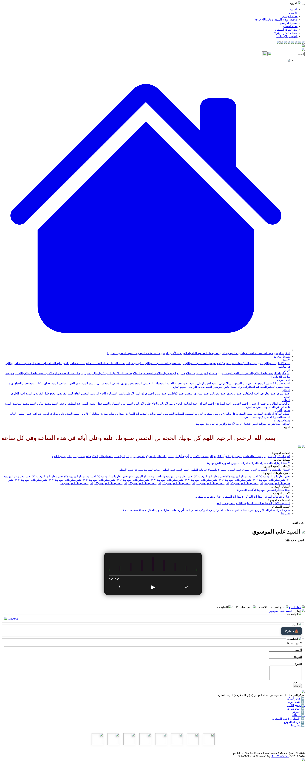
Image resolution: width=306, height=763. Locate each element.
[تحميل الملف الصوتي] (119, 586)
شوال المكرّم (154, 510)
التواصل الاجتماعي (287, 36)
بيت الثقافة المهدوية (286, 29)
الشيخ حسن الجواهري (23, 383)
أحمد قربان (147, 393)
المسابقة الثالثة (245, 503)
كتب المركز (283, 456)
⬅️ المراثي (298, 711)
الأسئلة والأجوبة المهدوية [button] (276, 466)
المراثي (286, 390)
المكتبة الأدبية (90, 456)
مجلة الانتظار (290, 26)
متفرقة (139, 469)
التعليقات (222, 607)
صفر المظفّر (267, 510)
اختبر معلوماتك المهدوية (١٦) (65, 479)
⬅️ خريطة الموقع (294, 722)
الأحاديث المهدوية (263, 413)
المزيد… (174, 386)
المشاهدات (245, 607)
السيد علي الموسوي (280, 610)
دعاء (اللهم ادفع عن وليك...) (140, 363)
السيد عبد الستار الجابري (252, 386)
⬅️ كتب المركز (296, 698)
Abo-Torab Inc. (280, 756)
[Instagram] (292, 42)
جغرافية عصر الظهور (29, 413)
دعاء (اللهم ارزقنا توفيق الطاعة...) (177, 363)
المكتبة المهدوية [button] (281, 452)
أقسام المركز (282, 413)
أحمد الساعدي (222, 403)
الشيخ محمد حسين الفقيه (181, 383)
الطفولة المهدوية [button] (280, 486)
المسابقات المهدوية (146, 353)
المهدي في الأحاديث (201, 456)
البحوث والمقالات (253, 456)
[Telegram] (299, 42)
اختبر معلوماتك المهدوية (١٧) (31, 479)
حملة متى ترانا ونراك (285, 32)
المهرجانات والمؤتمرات (148, 413)
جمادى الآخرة (223, 510)
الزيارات (285, 370)
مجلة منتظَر (283, 489)
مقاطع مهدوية (282, 420)
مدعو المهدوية (152, 469)
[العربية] (299, 446)
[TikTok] (281, 42)
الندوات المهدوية (193, 413)
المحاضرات (283, 380)
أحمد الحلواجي (267, 393)
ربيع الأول (253, 510)
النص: (298, 663)
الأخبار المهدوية (167, 353)
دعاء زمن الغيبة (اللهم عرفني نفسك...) (219, 363)
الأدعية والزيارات (225, 423)
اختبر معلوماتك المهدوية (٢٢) (144, 483)
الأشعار (246, 423)
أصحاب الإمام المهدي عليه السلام (247, 469)
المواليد (286, 400)
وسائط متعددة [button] (282, 459)
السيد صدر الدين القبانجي (73, 383)
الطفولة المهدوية (187, 353)
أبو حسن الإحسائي (259, 403)
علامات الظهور (198, 469)
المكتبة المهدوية (280, 353)
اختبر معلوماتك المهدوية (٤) (177, 476)
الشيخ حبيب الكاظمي (277, 383)
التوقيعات (119, 456)
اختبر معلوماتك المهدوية (211, 353)
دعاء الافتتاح (283, 363)
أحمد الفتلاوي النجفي (197, 393)
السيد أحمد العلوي (21, 393)
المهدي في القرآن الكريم (227, 456)
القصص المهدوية (266, 489)
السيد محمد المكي (47, 403)
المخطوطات (106, 456)
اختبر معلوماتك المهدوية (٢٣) (110, 483)
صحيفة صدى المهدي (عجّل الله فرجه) (276, 19)
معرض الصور (282, 410)
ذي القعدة (140, 510)
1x (186, 586)
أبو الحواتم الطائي (280, 403)
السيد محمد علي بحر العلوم (195, 386)
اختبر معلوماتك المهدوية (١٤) (133, 479)
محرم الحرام (283, 510)
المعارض (129, 413)
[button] (145, 349)
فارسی (293, 12)
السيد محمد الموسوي (23, 403)
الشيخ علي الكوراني (230, 383)
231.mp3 (13, 618)
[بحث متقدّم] (269, 53)
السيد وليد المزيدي (263, 406)
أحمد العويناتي (217, 393)
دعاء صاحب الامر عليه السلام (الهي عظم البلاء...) (54, 363)
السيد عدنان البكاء (47, 383)
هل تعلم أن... (227, 413)
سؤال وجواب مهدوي (111, 413)
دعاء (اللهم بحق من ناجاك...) (259, 363)
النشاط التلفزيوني (173, 413)
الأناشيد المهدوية (246, 489)
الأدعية (286, 359)
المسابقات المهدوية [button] (279, 499)
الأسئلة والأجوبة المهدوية (239, 353)
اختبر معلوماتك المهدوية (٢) (242, 476)
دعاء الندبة (89, 363)
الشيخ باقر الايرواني (253, 383)
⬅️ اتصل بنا (298, 725)
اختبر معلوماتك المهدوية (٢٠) (212, 483)
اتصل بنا (111, 353)
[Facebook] (303, 42)
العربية (294, 9)
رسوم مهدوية (211, 413)
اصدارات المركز (254, 496)
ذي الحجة (128, 510)
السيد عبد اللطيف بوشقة (73, 403)
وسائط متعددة (262, 353)
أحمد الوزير (160, 393)
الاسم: (298, 649)
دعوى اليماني (74, 456)
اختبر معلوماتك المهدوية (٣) (210, 476)
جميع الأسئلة (126, 469)
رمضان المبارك (171, 510)
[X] (296, 42)
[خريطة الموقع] (278, 42)
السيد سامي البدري (99, 383)
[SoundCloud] (285, 42)
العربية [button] (294, 3)
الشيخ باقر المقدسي (154, 383)
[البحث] (265, 53)
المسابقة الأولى (281, 503)
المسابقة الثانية (263, 503)
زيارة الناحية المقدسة (71, 373)
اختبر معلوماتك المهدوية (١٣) (167, 479)
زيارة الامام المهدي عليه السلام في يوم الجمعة (194, 373)
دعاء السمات (116, 363)
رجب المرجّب (207, 510)
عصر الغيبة (182, 469)
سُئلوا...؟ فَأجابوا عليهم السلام (81, 413)
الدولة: (298, 656)
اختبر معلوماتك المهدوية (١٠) (269, 479)
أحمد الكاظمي (176, 393)
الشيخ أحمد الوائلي (207, 383)
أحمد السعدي (234, 393)
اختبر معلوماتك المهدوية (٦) (112, 476)
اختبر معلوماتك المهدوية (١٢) (201, 479)
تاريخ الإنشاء (278, 607)
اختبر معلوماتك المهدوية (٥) (145, 476)
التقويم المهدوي (125, 353)
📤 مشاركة (291, 631)
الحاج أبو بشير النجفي (93, 393)
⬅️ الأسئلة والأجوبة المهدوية (288, 718)
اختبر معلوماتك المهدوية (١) (274, 476)
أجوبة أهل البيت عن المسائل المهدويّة (167, 456)
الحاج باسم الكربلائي (68, 393)
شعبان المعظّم (189, 510)
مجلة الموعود (290, 16)
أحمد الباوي (283, 393)
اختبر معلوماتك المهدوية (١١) (235, 479)
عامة (239, 423)
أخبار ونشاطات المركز (277, 496)
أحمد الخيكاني (250, 393)
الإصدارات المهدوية (233, 496)
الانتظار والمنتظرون (278, 469)
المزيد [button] (287, 427)
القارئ (297, 610)
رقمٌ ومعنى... (258, 417)
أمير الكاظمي (132, 393)
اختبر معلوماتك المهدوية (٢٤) (76, 483)
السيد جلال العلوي (99, 403)
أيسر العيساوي (115, 393)
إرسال (297, 686)
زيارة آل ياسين (93, 373)
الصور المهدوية (244, 413)
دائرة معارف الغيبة (53, 413)
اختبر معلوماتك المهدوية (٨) (48, 476)
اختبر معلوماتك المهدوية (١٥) (99, 479)
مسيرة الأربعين (289, 22)
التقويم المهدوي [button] (281, 506)
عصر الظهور (168, 469)
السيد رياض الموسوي (224, 386)
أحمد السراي (206, 403)
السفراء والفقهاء (217, 469)
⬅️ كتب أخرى (296, 701)
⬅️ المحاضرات (296, 708)
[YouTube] (289, 42)
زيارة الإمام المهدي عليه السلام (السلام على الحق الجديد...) (256, 373)
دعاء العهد (101, 363)
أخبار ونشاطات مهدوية (208, 496)
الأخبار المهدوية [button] (281, 493)
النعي (254, 423)
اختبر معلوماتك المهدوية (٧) (80, 476)
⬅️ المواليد (298, 715)
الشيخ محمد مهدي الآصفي (126, 383)
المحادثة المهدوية (205, 423)
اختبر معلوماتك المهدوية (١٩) (246, 483)
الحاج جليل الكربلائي (44, 393)
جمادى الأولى (240, 510)
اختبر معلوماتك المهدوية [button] (276, 473)
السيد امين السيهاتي (122, 403)
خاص (294, 682)
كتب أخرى (270, 456)
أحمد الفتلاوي (190, 403)
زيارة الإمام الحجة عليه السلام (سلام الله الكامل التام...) (134, 373)
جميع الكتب (59, 456)
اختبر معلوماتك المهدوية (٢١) (178, 483)
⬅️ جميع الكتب (296, 705)
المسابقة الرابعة (226, 503)
